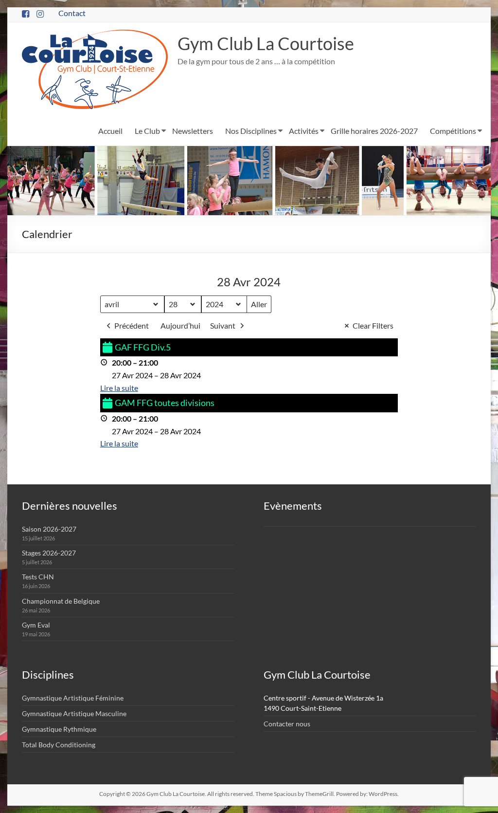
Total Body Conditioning (58, 744)
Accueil (110, 130)
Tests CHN (38, 577)
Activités (304, 130)
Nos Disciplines (251, 130)
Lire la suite (119, 387)
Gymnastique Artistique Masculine (74, 713)
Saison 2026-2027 (49, 529)
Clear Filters (373, 325)
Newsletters (192, 130)
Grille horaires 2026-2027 (374, 130)
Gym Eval (36, 625)
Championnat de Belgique (61, 601)
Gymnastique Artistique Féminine (73, 698)
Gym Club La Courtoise (266, 43)
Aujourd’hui (180, 325)
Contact (72, 13)
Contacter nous (287, 724)
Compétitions (453, 130)
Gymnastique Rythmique (59, 729)
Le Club (147, 130)
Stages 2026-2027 (49, 553)
